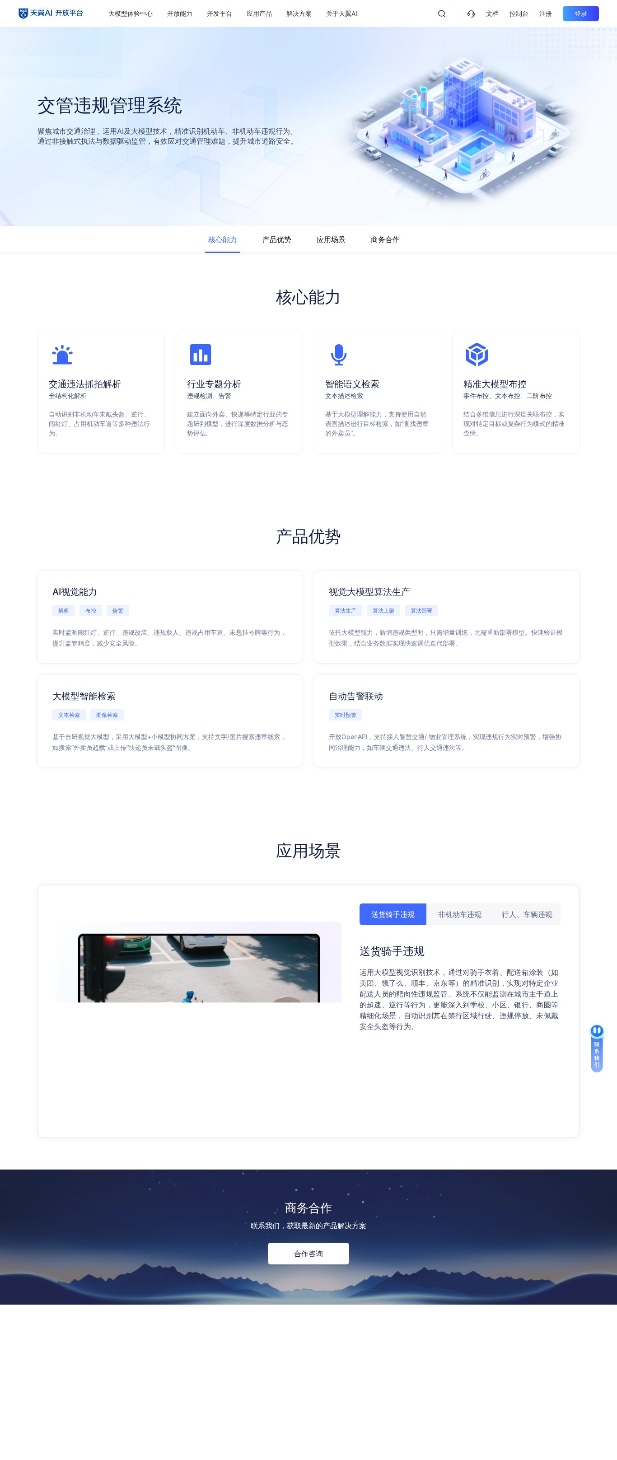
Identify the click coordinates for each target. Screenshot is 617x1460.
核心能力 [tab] (222, 239)
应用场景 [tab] (331, 239)
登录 (581, 13)
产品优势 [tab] (276, 239)
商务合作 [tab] (385, 239)
